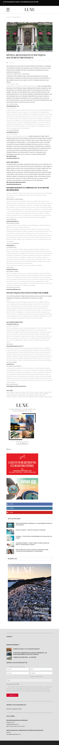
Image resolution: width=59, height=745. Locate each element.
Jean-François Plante (12, 395)
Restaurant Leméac (33, 396)
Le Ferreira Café (38, 395)
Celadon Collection (39, 392)
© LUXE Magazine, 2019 (29, 742)
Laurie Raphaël (29, 395)
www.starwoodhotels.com (12, 158)
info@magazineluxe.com (12, 724)
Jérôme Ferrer (21, 395)
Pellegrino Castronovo (12, 396)
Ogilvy (44, 395)
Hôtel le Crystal (14, 393)
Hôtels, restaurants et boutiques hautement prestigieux (25, 56)
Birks (8, 392)
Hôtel (8, 393)
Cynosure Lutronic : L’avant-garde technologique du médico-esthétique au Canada (32, 543)
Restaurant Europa (23, 396)
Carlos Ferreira (29, 392)
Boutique (23, 392)
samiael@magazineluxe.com (13, 734)
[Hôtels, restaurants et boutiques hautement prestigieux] (29, 37)
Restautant (41, 396)
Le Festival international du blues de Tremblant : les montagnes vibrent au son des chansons (30, 653)
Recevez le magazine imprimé (14, 709)
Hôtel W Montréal (43, 393)
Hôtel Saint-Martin (34, 393)
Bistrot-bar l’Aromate (15, 392)
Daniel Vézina (48, 392)
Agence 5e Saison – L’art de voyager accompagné (30, 530)
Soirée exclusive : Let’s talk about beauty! (26, 649)
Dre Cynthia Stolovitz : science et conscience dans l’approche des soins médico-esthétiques (32, 550)
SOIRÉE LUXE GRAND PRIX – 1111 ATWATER (24, 657)
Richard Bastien (48, 396)
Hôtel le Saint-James (24, 393)
